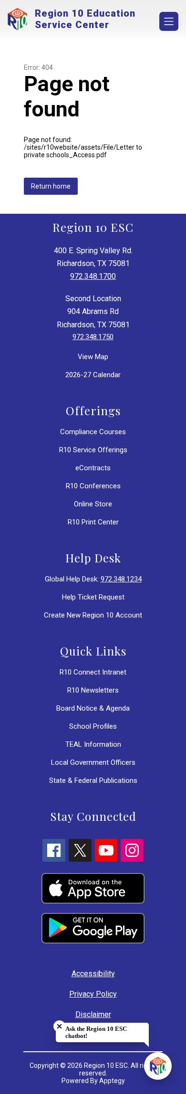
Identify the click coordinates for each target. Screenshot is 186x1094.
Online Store (93, 504)
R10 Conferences (93, 486)
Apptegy (112, 1080)
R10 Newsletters (93, 690)
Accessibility (93, 973)
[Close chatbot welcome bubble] (59, 1026)
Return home (51, 186)
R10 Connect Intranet (93, 672)
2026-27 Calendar (93, 375)
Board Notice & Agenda (93, 708)
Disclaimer (93, 1014)
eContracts (93, 468)
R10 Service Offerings (93, 450)
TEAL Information (93, 744)
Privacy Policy (93, 994)
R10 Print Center (93, 522)
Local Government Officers (93, 762)
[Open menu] (168, 21)
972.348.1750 (93, 337)
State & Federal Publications (93, 780)
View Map (93, 356)
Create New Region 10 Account (93, 615)
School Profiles (93, 726)
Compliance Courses (93, 432)
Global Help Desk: (93, 579)
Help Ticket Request (93, 597)
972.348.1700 (93, 276)
